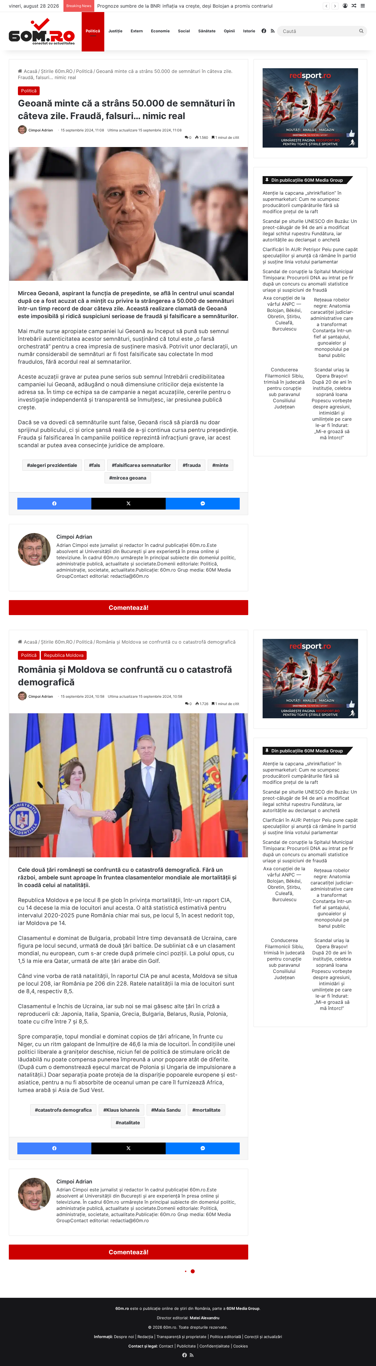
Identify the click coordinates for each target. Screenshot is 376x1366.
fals (96, 465)
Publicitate (186, 1346)
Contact (166, 1346)
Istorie (249, 31)
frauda (193, 465)
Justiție (115, 31)
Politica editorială (225, 1336)
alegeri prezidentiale (53, 465)
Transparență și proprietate (182, 1336)
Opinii (229, 31)
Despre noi (124, 1336)
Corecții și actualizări (263, 1336)
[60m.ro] (42, 31)
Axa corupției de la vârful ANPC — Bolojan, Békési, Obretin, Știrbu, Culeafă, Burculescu (284, 313)
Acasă (29, 71)
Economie (160, 31)
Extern (137, 31)
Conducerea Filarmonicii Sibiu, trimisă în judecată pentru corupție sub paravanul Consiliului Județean (284, 388)
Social (184, 31)
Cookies (240, 1346)
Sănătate (207, 31)
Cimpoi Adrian (40, 130)
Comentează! (129, 607)
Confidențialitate (214, 1346)
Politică (93, 31)
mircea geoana (129, 478)
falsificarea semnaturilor (143, 465)
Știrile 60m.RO (57, 71)
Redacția (145, 1336)
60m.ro (169, 1327)
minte (222, 465)
